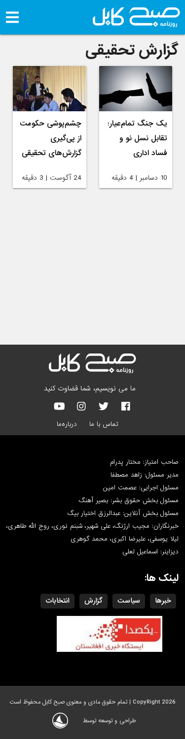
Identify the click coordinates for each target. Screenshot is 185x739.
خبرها (163, 600)
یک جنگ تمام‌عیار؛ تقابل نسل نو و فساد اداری (137, 138)
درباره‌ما (67, 424)
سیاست (128, 600)
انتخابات (57, 600)
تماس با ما (103, 424)
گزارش (93, 600)
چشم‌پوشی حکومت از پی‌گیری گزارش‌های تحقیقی (50, 138)
